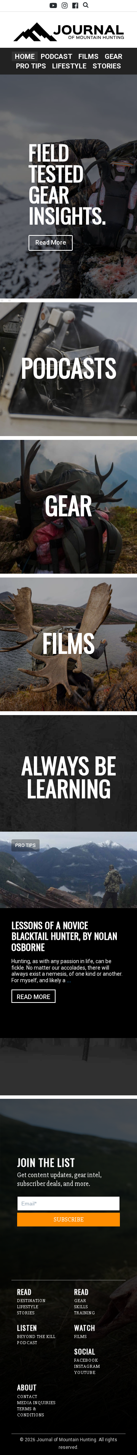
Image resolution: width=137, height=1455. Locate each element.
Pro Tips (31, 66)
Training (84, 1313)
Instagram (64, 5)
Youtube (53, 5)
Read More (50, 242)
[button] (2, 300)
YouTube (85, 1373)
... (69, 980)
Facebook (75, 5)
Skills (81, 1307)
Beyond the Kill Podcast (36, 1340)
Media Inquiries (36, 1403)
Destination (31, 1301)
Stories (106, 66)
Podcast (56, 56)
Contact (27, 1397)
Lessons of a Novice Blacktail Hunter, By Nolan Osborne (64, 936)
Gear (113, 56)
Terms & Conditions (30, 1412)
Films (88, 56)
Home (25, 56)
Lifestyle (69, 66)
